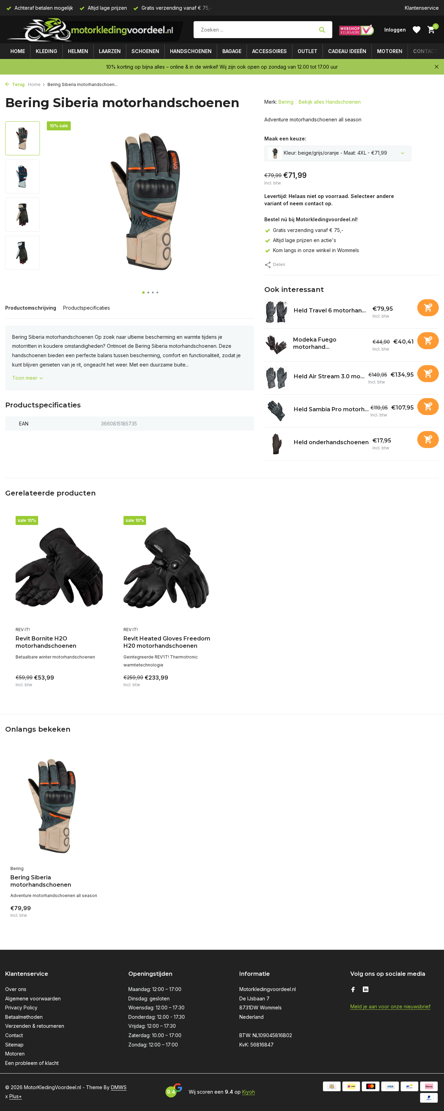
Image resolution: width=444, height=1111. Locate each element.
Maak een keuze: (285, 138)
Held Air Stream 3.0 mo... (329, 376)
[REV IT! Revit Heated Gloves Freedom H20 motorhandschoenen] (167, 569)
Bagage (231, 51)
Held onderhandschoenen (331, 442)
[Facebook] (353, 990)
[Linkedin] (365, 990)
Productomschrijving (30, 308)
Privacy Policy (21, 1007)
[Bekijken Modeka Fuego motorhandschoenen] (276, 345)
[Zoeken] (322, 29)
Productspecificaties (86, 308)
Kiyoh (248, 1092)
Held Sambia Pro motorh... (331, 409)
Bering (286, 102)
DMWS (119, 1087)
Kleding (46, 51)
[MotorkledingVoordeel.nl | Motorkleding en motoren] (96, 30)
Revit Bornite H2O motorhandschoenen (46, 642)
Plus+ (15, 1096)
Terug (18, 84)
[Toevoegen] (428, 307)
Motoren (389, 51)
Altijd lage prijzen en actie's (304, 240)
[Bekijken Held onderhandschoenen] (276, 444)
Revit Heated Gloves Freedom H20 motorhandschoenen (166, 642)
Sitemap (14, 1045)
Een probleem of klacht (32, 1063)
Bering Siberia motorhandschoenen (40, 881)
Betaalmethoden (24, 1017)
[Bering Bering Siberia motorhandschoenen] (55, 806)
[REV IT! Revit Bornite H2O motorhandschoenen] (59, 569)
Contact (425, 51)
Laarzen (110, 51)
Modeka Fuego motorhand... (314, 343)
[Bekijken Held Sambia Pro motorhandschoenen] (276, 411)
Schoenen (145, 51)
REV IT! (23, 629)
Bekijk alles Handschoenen (330, 102)
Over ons (15, 989)
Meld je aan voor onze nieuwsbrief (390, 1006)
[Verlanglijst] (416, 30)
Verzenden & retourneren (34, 1026)
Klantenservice (422, 8)
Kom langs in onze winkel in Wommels (316, 250)
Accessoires (269, 51)
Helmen (78, 51)
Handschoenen (191, 51)
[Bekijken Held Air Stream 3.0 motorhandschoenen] (276, 378)
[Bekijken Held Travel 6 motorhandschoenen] (276, 312)
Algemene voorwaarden (33, 998)
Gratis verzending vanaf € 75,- (308, 230)
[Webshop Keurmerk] (356, 30)
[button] (143, 292)
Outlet (307, 51)
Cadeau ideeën (347, 51)
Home (17, 51)
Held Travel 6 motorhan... (330, 310)
